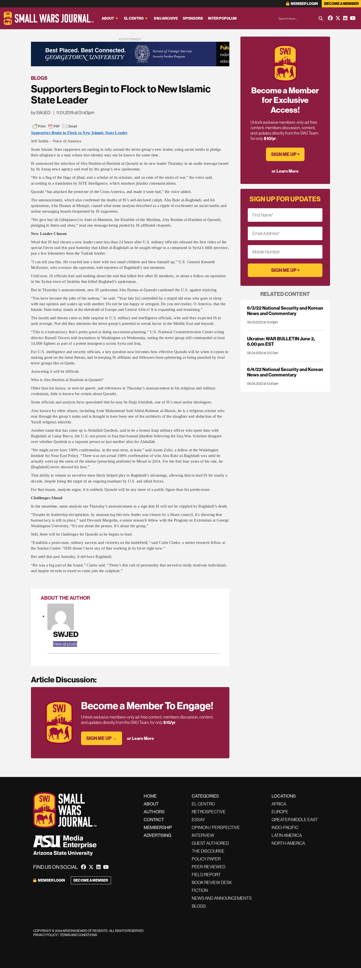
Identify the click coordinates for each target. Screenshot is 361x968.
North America (288, 843)
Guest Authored (210, 843)
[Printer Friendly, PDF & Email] (55, 126)
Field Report (206, 874)
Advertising (157, 835)
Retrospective (209, 812)
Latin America (287, 835)
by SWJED (40, 112)
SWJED (66, 634)
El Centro (134, 18)
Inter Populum (222, 18)
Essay (198, 819)
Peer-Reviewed (208, 867)
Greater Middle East (295, 819)
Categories (205, 796)
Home (150, 796)
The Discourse (208, 851)
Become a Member (341, 3)
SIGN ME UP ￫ (285, 154)
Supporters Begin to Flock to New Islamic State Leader (79, 133)
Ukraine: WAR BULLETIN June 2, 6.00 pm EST (281, 341)
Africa (279, 804)
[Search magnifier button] (321, 18)
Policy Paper (206, 859)
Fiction (200, 890)
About (108, 18)
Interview (203, 835)
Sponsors (193, 18)
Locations (284, 796)
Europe (280, 812)
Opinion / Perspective (216, 827)
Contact (154, 819)
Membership (158, 827)
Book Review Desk (212, 882)
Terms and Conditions (78, 935)
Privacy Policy (45, 935)
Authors (154, 812)
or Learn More (140, 738)
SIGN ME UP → (101, 738)
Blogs (39, 78)
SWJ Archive (166, 18)
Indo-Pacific (285, 827)
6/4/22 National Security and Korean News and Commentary (285, 372)
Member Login (304, 3)
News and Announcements (222, 898)
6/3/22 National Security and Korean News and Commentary (285, 310)
